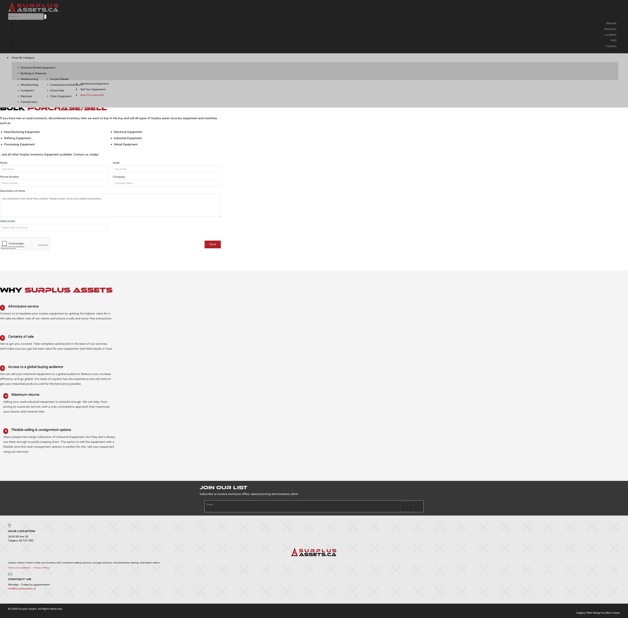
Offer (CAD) (7, 221)
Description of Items (12, 191)
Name (3, 162)
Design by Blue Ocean (606, 612)
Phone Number (9, 176)
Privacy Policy (41, 567)
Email (116, 162)
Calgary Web (584, 612)
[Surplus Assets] (33, 11)
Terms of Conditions (19, 567)
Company (119, 176)
